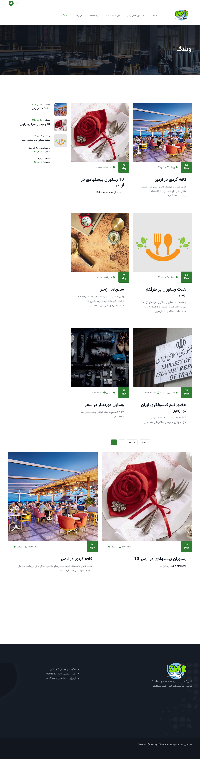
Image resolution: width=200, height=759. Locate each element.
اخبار (110, 277)
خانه (155, 16)
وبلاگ (64, 16)
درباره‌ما (78, 16)
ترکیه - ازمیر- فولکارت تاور (63, 669)
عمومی (109, 393)
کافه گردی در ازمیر (41, 109)
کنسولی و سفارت (167, 393)
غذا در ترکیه (44, 159)
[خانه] (182, 15)
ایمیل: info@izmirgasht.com (61, 678)
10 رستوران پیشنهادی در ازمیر (35, 124)
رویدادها (94, 16)
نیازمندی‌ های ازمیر (136, 16)
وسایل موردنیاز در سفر (39, 148)
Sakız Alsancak (104, 193)
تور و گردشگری (112, 16)
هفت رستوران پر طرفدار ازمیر (36, 140)
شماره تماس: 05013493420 (61, 674)
